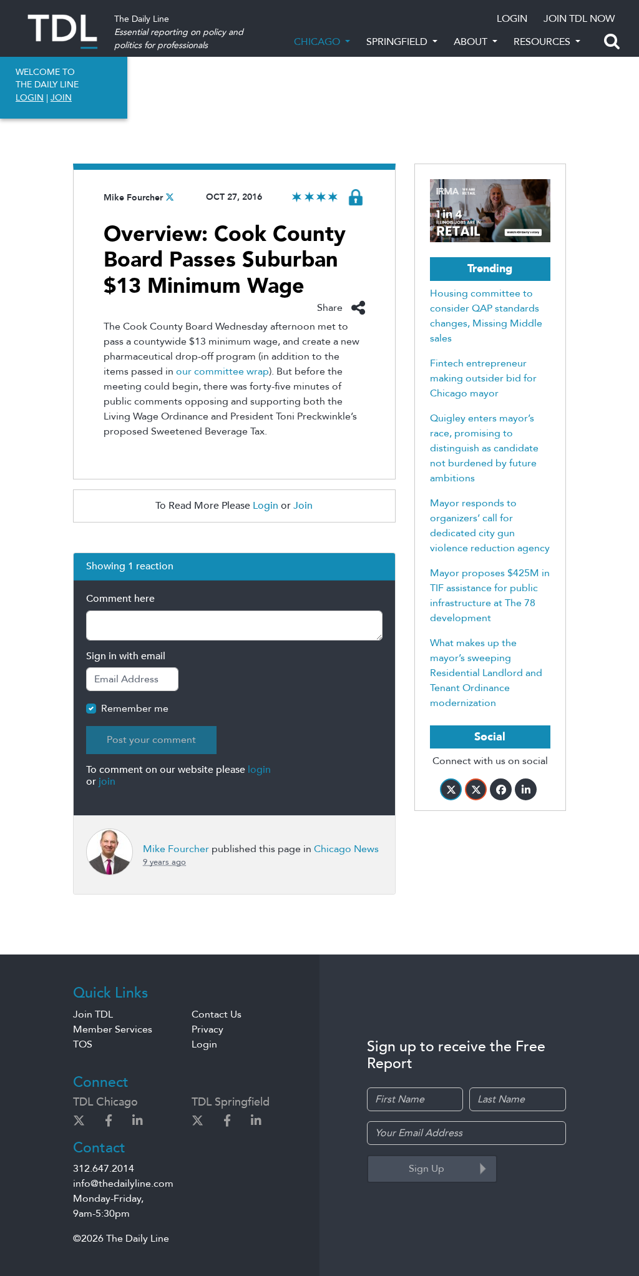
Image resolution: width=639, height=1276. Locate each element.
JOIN (61, 98)
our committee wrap (222, 371)
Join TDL (93, 1014)
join (107, 781)
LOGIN (512, 19)
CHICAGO (318, 42)
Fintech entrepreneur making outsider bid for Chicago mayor (483, 378)
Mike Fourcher (133, 198)
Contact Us (216, 1014)
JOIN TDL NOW (579, 19)
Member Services (112, 1029)
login (259, 770)
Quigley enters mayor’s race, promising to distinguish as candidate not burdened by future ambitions (484, 448)
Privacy (207, 1029)
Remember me (134, 708)
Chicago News (346, 849)
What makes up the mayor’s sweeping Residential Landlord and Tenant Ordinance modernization (486, 673)
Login (265, 506)
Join (303, 506)
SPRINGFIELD (398, 42)
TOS (82, 1044)
